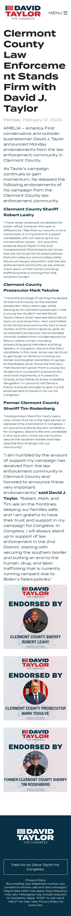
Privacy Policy (36, 880)
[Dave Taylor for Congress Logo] (23, 12)
